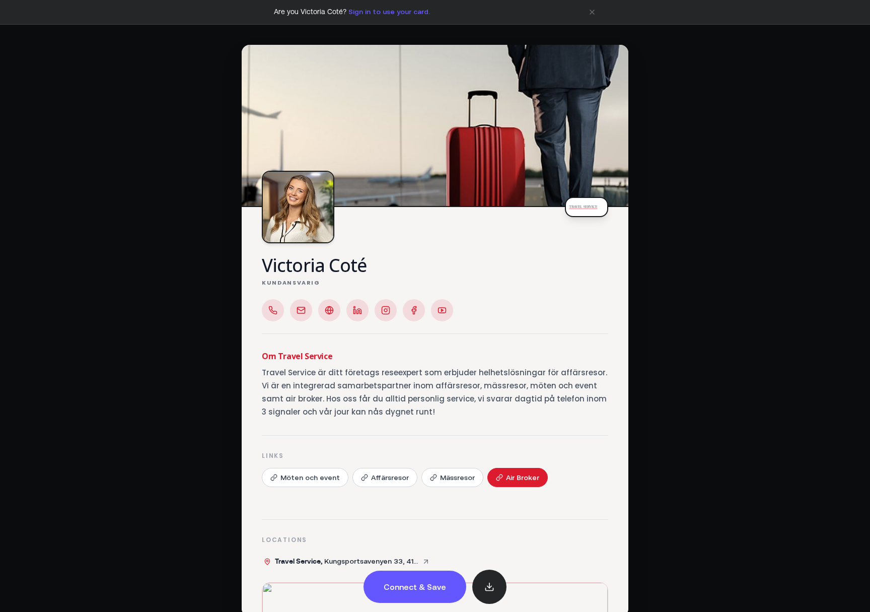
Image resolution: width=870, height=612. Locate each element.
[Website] (329, 310)
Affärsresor (390, 477)
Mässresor (457, 477)
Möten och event (310, 477)
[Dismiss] (592, 12)
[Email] (301, 310)
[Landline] (273, 310)
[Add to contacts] (489, 587)
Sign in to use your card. (389, 12)
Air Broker (522, 477)
